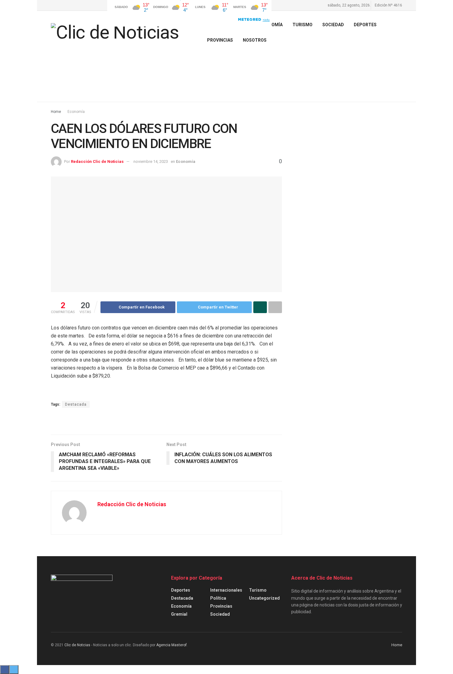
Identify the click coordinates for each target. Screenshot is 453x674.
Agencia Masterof (171, 645)
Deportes (365, 24)
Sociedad (333, 24)
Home (56, 112)
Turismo (258, 590)
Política (218, 598)
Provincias (220, 40)
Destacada (76, 404)
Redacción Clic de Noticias (97, 161)
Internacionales (226, 590)
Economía (76, 112)
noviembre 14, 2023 (150, 161)
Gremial (179, 614)
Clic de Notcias (77, 645)
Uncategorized (264, 598)
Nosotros (255, 40)
